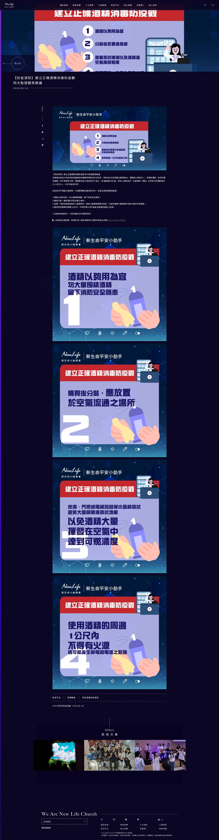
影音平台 (56, 697)
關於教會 (105, 825)
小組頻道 (102, 5)
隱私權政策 (46, 827)
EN (162, 820)
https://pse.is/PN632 (116, 220)
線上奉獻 (124, 828)
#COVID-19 (78, 705)
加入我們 (153, 5)
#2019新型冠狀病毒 (61, 705)
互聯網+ (140, 5)
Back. (18, 63)
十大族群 (143, 825)
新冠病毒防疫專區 (90, 697)
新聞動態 (71, 697)
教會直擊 (124, 825)
